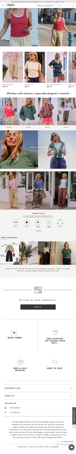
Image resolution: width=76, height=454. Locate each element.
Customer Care (12, 388)
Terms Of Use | (44, 447)
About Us (10, 396)
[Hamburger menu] (3, 6)
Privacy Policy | (33, 447)
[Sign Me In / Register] (67, 6)
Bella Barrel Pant (8, 85)
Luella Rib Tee (29, 85)
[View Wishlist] (70, 6)
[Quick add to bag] (21, 81)
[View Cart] (73, 5)
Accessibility (54, 447)
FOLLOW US (10, 403)
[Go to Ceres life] (9, 7)
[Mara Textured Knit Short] (56, 67)
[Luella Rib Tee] (35, 67)
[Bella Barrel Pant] (13, 67)
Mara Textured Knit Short (54, 85)
